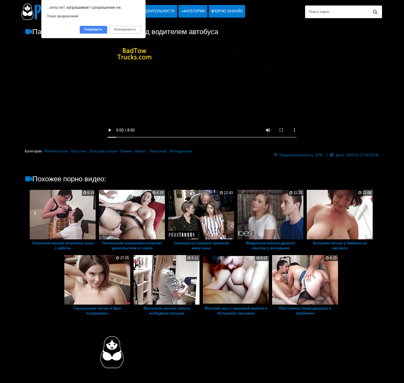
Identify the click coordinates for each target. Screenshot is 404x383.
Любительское (56, 151)
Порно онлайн (227, 11)
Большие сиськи (103, 151)
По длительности (156, 11)
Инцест (140, 151)
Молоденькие (181, 151)
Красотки (78, 151)
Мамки (125, 151)
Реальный (158, 151)
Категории (194, 11)
